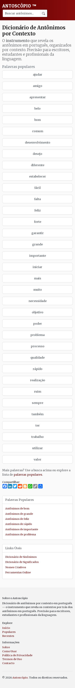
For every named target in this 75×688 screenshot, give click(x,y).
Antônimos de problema (20, 534)
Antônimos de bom (17, 508)
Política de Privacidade (17, 655)
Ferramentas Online (18, 572)
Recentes (8, 636)
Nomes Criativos (15, 567)
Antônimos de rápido (18, 524)
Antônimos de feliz (17, 519)
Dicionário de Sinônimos (21, 557)
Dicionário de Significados (22, 562)
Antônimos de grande (19, 513)
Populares (9, 632)
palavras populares (28, 474)
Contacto (8, 663)
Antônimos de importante (21, 529)
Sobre (6, 647)
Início (6, 628)
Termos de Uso (12, 659)
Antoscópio (19, 6)
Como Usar (9, 651)
